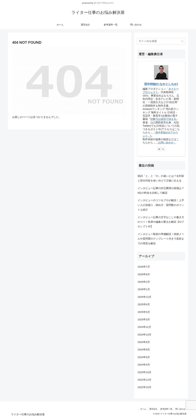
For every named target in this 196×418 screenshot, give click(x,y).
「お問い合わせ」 (166, 142)
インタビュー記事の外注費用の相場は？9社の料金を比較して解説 (161, 190)
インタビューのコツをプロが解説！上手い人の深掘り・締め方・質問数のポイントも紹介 (161, 205)
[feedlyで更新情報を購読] (159, 149)
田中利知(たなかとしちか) (161, 84)
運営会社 (153, 409)
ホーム (143, 409)
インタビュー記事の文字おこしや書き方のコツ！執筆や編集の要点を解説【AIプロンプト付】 (161, 222)
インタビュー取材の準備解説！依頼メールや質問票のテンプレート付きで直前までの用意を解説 (161, 239)
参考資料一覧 (166, 409)
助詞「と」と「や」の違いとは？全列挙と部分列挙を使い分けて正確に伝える (161, 178)
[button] (182, 41)
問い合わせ (180, 409)
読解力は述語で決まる (163, 119)
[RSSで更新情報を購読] (163, 149)
